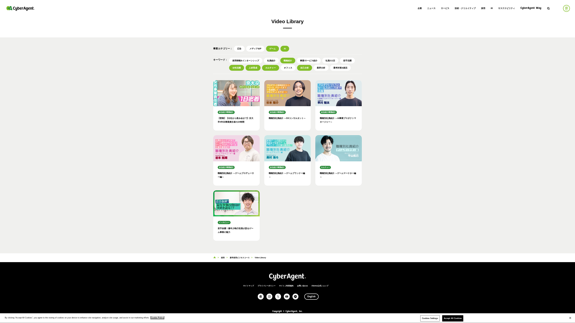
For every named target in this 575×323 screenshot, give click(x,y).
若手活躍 (347, 60)
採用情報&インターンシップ (245, 60)
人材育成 (253, 68)
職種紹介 (288, 60)
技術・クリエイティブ (465, 8)
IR (492, 8)
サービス (445, 8)
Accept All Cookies (453, 318)
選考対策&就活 (340, 68)
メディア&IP (255, 48)
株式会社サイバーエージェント (20, 8)
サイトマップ (248, 286)
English (311, 296)
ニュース (431, 8)
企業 (420, 8)
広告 (239, 48)
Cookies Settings (430, 318)
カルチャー (270, 68)
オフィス (288, 68)
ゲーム (272, 48)
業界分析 (321, 68)
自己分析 (304, 68)
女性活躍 (236, 68)
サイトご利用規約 (286, 286)
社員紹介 (271, 60)
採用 (483, 8)
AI (285, 48)
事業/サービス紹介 (308, 60)
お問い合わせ (302, 286)
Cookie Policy (157, 318)
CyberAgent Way (530, 8)
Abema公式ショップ (319, 286)
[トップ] (214, 258)
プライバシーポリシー (267, 286)
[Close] (570, 318)
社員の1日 (330, 60)
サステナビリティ (506, 8)
